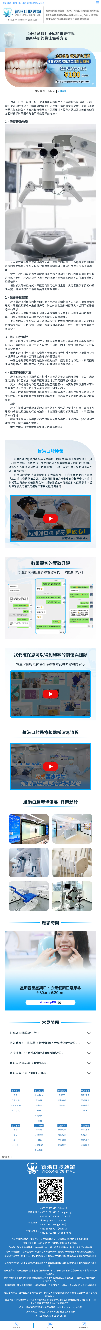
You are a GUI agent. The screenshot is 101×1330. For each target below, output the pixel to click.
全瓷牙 (62, 1095)
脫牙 (16, 1140)
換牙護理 (62, 1140)
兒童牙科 (62, 1126)
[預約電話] (17, 1324)
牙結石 (39, 1100)
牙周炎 (39, 1130)
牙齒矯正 (85, 1091)
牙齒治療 (15, 1126)
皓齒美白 (39, 1095)
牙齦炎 (39, 1140)
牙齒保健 (85, 1126)
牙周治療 (39, 1126)
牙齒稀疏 (85, 1100)
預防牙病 (85, 1140)
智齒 (16, 1135)
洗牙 (39, 1111)
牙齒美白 (39, 1091)
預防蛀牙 (62, 1135)
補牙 (16, 1130)
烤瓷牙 (62, 1106)
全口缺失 (15, 1111)
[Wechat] (50, 1324)
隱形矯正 (85, 1095)
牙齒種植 (15, 1091)
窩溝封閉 (62, 1145)
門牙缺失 (15, 1100)
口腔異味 (85, 1135)
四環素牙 (39, 1116)
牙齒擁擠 (85, 1106)
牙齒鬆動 (39, 1150)
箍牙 (85, 1111)
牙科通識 (62, 91)
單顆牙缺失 (15, 1106)
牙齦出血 (39, 1135)
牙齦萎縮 (39, 1145)
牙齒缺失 (85, 1145)
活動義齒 (62, 1100)
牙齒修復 (62, 1091)
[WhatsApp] (84, 1324)
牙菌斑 (39, 1106)
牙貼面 (39, 1121)
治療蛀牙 (62, 1130)
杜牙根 (15, 1145)
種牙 (16, 1095)
